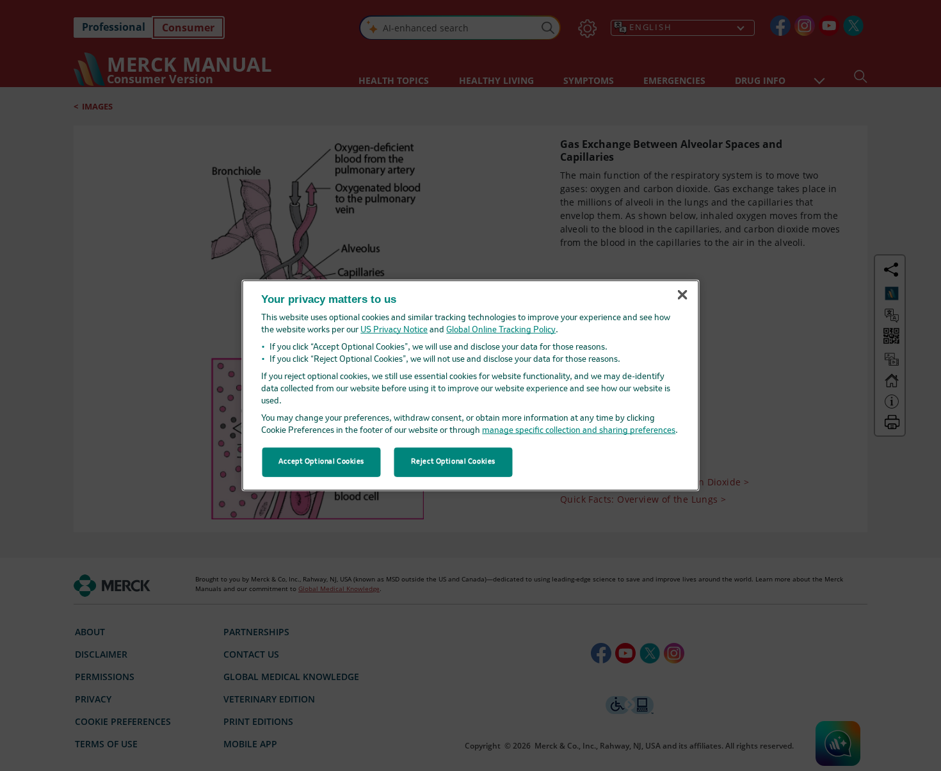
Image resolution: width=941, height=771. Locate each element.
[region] (471, 385)
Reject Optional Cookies (453, 462)
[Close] (682, 294)
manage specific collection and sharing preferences (578, 430)
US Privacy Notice (394, 330)
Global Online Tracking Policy (501, 330)
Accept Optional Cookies (321, 462)
